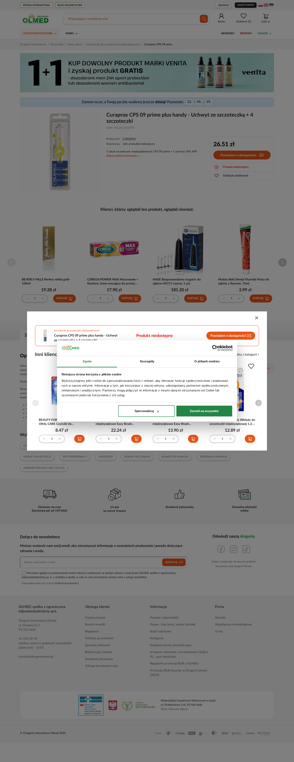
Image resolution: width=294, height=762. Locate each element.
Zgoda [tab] (87, 361)
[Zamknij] (257, 318)
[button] (258, 402)
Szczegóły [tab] (147, 361)
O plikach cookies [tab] (207, 361)
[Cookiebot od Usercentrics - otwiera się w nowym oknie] (215, 348)
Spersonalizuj (144, 411)
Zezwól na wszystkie (204, 411)
